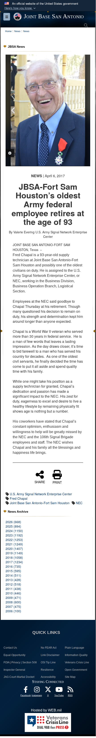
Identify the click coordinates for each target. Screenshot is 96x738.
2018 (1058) (14, 557)
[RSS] (70, 691)
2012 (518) (13, 584)
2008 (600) (13, 602)
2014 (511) (13, 575)
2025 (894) (13, 526)
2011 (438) (13, 588)
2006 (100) (13, 611)
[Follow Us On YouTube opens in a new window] (59, 691)
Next (82, 110)
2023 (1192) (14, 535)
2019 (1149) (14, 553)
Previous (13, 110)
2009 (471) (13, 597)
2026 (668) (13, 522)
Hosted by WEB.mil (46, 710)
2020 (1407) (14, 548)
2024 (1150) (14, 530)
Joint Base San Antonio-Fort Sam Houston (39, 503)
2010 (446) (13, 593)
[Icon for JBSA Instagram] (36, 691)
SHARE (40, 482)
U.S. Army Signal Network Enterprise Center (41, 494)
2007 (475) (13, 606)
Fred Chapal (18, 498)
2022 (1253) (14, 539)
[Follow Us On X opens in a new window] (47, 691)
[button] (20, 8)
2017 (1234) (14, 562)
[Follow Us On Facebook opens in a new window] (25, 691)
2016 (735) (13, 566)
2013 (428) (13, 580)
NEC (79, 503)
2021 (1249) (14, 544)
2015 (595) (13, 571)
